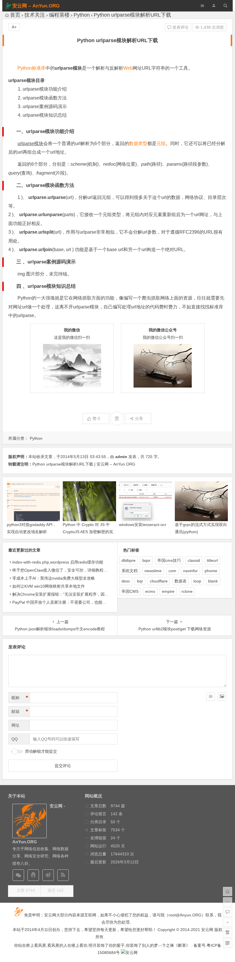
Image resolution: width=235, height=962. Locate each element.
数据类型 (138, 143)
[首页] (227, 891)
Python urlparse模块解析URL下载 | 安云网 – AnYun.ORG (83, 464)
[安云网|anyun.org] (129, 952)
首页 (15, 15)
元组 (161, 143)
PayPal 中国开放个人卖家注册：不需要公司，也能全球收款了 (67, 602)
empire (168, 591)
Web (128, 68)
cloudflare (159, 581)
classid (194, 560)
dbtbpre (129, 560)
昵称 (19, 698)
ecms (150, 591)
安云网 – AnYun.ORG (36, 6)
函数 (59, 185)
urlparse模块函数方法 (45, 97)
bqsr (146, 560)
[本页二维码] (227, 943)
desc (126, 581)
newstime (153, 570)
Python (82, 15)
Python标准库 (31, 68)
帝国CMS (130, 591)
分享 (139, 418)
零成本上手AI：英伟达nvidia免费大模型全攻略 (53, 578)
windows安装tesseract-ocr (142, 524)
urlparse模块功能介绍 (45, 89)
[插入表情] (210, 696)
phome (211, 570)
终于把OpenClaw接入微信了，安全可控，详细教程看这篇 (63, 570)
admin (121, 456)
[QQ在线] (33, 875)
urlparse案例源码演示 (45, 106)
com (172, 570)
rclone (187, 591)
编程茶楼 (59, 15)
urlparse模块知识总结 (45, 115)
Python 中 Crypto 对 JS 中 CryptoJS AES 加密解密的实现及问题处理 (88, 531)
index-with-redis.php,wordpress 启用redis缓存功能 (57, 562)
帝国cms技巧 (169, 560)
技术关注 (34, 15)
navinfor (190, 570)
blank (213, 581)
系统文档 (130, 570)
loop (197, 581)
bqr (140, 581)
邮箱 (19, 711)
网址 (15, 725)
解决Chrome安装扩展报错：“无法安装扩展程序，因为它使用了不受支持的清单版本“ (87, 594)
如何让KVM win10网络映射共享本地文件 (48, 586)
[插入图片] (222, 696)
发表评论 (180, 27)
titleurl (212, 560)
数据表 (181, 581)
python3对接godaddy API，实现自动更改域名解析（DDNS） (31, 531)
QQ (14, 739)
